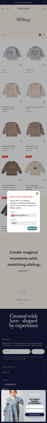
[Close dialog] (44, 391)
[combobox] (19, 215)
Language (13, 220)
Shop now (32, 228)
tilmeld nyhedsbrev (34, 414)
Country (12, 212)
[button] (37, 193)
